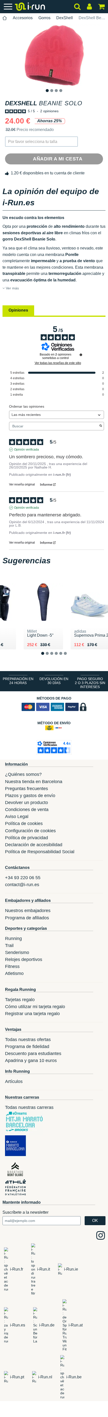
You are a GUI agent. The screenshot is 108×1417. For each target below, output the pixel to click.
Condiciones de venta (26, 809)
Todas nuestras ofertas (28, 1039)
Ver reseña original (22, 484)
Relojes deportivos (23, 959)
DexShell (64, 18)
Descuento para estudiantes (33, 1053)
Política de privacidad (26, 837)
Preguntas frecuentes (26, 788)
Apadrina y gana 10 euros (31, 1060)
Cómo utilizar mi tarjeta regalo (35, 1006)
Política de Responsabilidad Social (39, 851)
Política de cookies (24, 823)
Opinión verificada (26, 449)
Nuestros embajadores (27, 910)
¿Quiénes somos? (23, 774)
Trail (9, 945)
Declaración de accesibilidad (33, 844)
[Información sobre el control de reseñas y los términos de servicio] (81, 355)
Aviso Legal (16, 816)
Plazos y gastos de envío (30, 795)
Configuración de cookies (30, 830)
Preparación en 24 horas (18, 681)
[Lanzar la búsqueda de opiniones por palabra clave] (101, 426)
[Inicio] (5, 18)
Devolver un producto (26, 802)
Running (13, 938)
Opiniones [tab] (18, 310)
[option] (54, 55)
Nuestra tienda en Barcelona (33, 781)
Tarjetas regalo (20, 999)
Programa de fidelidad (27, 1046)
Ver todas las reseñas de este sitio (58, 363)
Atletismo (14, 973)
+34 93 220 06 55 (22, 877)
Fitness (12, 966)
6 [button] (69, 657)
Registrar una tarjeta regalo (32, 1013)
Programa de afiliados (27, 917)
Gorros (44, 18)
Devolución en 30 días (53, 681)
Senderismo (17, 952)
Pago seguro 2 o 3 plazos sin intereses (90, 683)
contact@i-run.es (22, 884)
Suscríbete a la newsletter (25, 1212)
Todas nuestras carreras (29, 1107)
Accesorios (23, 18)
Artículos (14, 1081)
